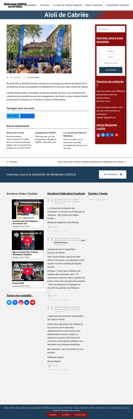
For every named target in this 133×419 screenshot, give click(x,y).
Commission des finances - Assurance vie (26, 222)
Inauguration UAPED (45, 132)
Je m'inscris (110, 70)
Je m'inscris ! (110, 174)
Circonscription (33, 77)
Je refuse (65, 415)
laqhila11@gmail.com (106, 117)
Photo (55, 227)
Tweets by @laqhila (97, 199)
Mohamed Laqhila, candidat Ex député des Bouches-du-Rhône (67, 200)
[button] (13, 116)
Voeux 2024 (18, 283)
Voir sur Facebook (53, 231)
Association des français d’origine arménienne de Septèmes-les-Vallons (91, 162)
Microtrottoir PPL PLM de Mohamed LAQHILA (25, 253)
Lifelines (12, 162)
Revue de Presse (15, 132)
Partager (65, 231)
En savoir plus (80, 415)
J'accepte (53, 415)
